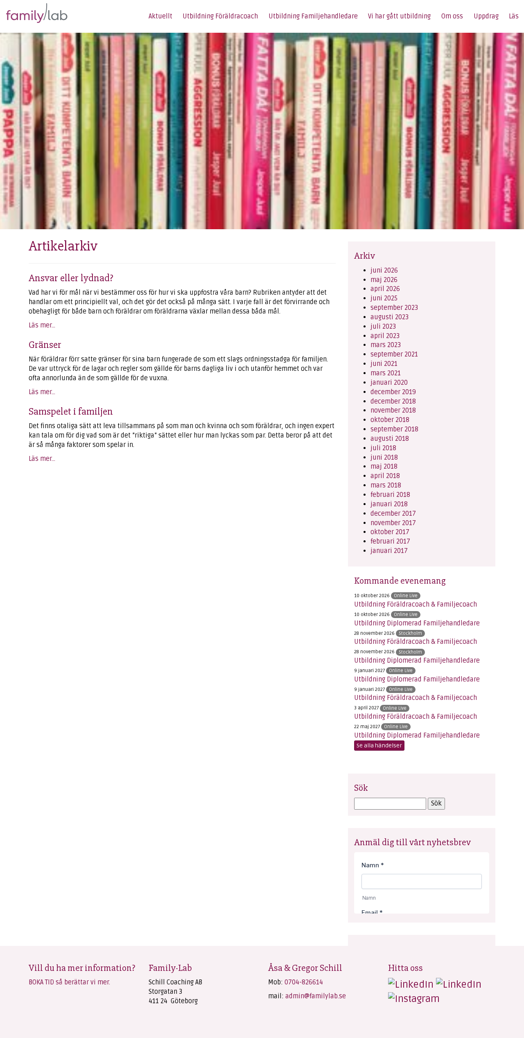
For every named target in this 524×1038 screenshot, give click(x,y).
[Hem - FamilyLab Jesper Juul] (31, 11)
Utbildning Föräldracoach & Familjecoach (415, 604)
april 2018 (385, 476)
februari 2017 (390, 541)
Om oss (452, 16)
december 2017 (393, 514)
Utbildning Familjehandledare (313, 16)
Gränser (45, 344)
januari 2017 (389, 551)
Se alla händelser (379, 745)
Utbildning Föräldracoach (220, 16)
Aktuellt (160, 16)
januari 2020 (389, 383)
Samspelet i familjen (71, 411)
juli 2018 (383, 448)
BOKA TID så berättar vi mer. (69, 982)
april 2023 (385, 336)
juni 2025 (384, 298)
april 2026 (385, 289)
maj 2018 (384, 467)
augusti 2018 (389, 439)
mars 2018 (385, 485)
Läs (514, 16)
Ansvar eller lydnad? (71, 278)
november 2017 (393, 523)
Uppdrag (486, 16)
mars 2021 (385, 373)
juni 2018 (384, 458)
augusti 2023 (389, 317)
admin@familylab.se (315, 996)
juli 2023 (383, 327)
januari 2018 (389, 504)
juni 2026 (384, 270)
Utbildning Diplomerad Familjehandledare (417, 623)
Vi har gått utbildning (399, 16)
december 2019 (393, 392)
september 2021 (394, 354)
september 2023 (394, 308)
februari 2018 (390, 495)
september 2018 (394, 429)
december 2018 (393, 401)
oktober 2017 (389, 532)
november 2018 (393, 410)
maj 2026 (384, 280)
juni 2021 (384, 364)
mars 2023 (385, 345)
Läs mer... (42, 325)
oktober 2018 (389, 420)
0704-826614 (304, 982)
